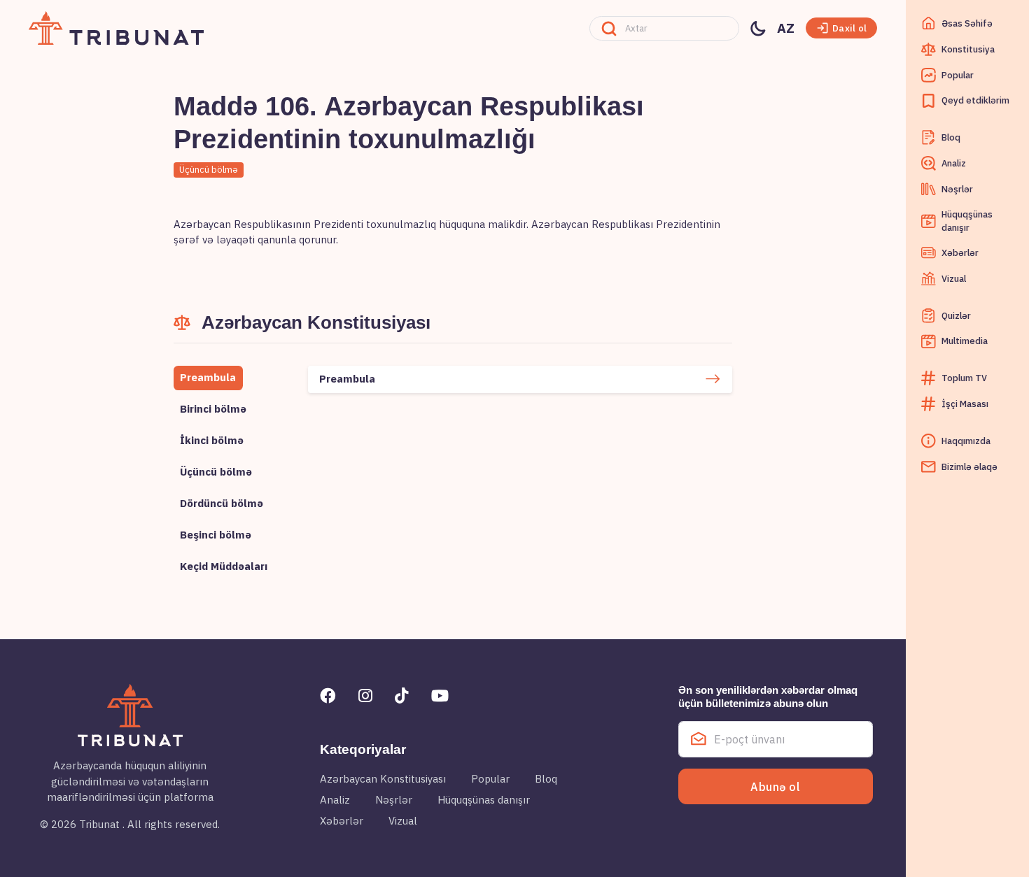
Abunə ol (775, 787)
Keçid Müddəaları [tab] (223, 566)
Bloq (546, 778)
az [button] (785, 28)
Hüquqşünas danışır (484, 799)
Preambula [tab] (208, 377)
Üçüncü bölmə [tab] (216, 471)
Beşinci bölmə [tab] (215, 534)
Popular (490, 778)
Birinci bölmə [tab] (213, 408)
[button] (841, 27)
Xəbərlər (341, 820)
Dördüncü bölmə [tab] (221, 503)
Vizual (402, 820)
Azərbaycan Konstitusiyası (383, 778)
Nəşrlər (393, 799)
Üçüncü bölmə (208, 170)
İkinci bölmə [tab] (212, 440)
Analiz (335, 799)
